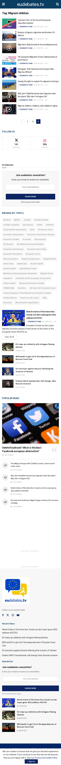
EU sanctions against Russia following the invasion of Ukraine (29, 650)
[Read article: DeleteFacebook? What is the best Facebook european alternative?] (30, 423)
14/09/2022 (48, 321)
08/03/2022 (21, 350)
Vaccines (8, 303)
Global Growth (49, 259)
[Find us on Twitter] (7, 615)
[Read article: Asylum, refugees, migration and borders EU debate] (9, 36)
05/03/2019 (39, 85)
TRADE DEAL (9, 288)
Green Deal (8, 264)
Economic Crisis (45, 230)
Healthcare (22, 264)
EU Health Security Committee (30, 244)
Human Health (36, 264)
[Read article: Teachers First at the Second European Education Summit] (9, 24)
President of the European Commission (33, 278)
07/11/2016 (39, 109)
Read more (11, 336)
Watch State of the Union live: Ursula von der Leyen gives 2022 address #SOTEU (41, 314)
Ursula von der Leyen (29, 298)
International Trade (28, 268)
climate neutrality (11, 225)
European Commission (14, 249)
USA (44, 298)
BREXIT (17, 220)
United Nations (10, 298)
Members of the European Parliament (20, 273)
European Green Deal (36, 249)
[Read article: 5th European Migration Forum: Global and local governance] (9, 60)
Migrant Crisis (47, 273)
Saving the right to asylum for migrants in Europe (38, 81)
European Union (33, 254)
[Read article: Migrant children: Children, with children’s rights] (9, 109)
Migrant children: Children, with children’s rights (38, 105)
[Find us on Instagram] (13, 615)
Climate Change (41, 220)
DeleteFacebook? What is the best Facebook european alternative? (21, 449)
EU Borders (8, 244)
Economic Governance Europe (40, 235)
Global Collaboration (31, 259)
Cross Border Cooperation (15, 230)
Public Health (10, 283)
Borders (7, 220)
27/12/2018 (39, 100)
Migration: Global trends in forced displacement (37, 44)
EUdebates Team (26, 26)
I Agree (31, 761)
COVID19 (49, 225)
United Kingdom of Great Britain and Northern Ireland (27, 293)
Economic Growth (11, 239)
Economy (27, 239)
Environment (40, 239)
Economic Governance (14, 235)
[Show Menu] (3, 4)
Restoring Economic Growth (31, 283)
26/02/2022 (21, 375)
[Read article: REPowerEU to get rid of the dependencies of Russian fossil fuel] (7, 359)
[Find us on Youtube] (18, 615)
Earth (32, 230)
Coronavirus (28, 225)
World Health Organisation (27, 303)
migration (8, 278)
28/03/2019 (39, 75)
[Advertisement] (30, 530)
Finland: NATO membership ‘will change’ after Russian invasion (30, 655)
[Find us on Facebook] (3, 615)
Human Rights (10, 268)
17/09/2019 (39, 39)
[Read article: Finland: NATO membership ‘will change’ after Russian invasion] (7, 384)
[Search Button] (57, 4)
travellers (22, 288)
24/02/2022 (21, 387)
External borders (11, 259)
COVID (39, 225)
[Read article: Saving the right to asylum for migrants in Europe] (9, 85)
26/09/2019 (39, 26)
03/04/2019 (39, 63)
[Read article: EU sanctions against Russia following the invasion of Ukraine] (7, 371)
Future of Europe (13, 312)
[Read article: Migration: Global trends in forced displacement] (9, 48)
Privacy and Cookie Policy (46, 758)
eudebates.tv (30, 4)
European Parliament (13, 254)
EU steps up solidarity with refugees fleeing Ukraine (25, 637)
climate (27, 220)
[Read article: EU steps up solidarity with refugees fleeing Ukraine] (7, 347)
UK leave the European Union (43, 288)
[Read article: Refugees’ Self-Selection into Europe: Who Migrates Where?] (9, 72)
